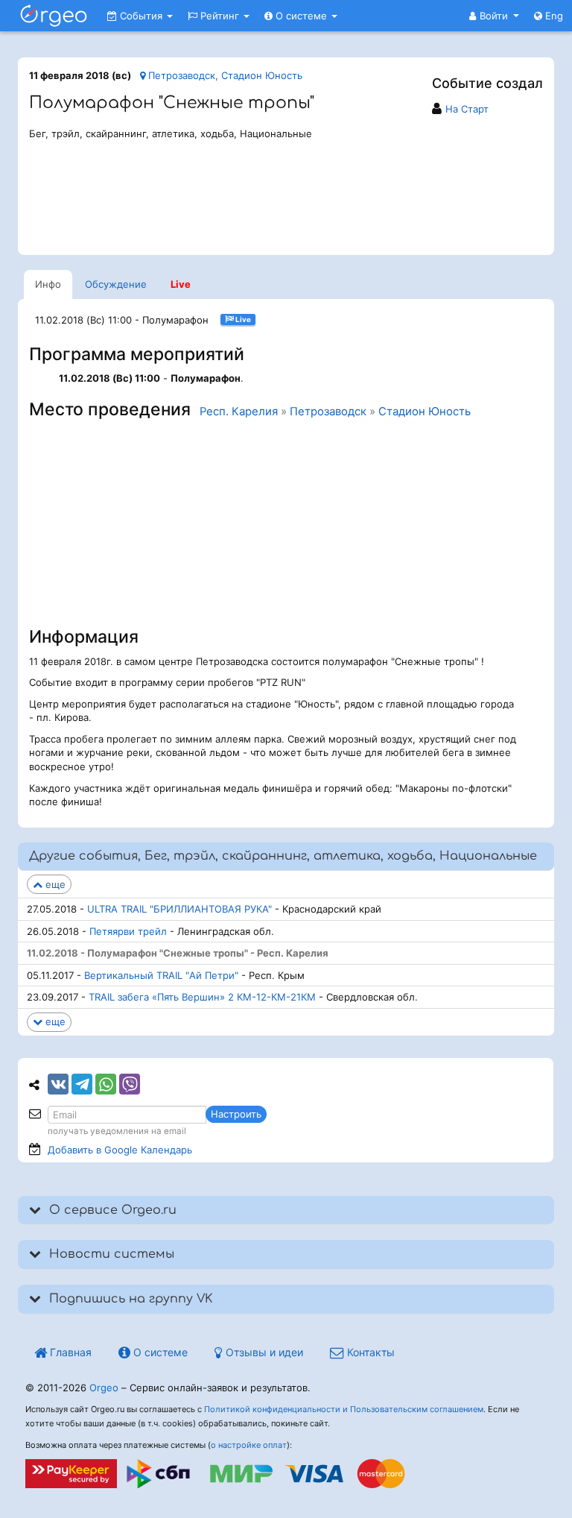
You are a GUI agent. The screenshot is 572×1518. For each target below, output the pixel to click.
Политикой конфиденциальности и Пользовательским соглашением (343, 1409)
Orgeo (103, 1387)
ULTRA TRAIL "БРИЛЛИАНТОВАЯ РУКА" (179, 909)
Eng (552, 16)
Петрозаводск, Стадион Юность (223, 75)
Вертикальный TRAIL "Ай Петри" (161, 975)
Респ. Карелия (239, 411)
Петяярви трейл (128, 931)
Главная (69, 1352)
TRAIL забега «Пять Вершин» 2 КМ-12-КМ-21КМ (202, 997)
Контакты (369, 1352)
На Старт (467, 109)
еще (54, 884)
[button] (494, 15)
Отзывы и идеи (263, 1352)
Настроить (236, 1114)
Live (181, 284)
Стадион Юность (424, 411)
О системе (301, 16)
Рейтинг (219, 16)
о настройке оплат (249, 1445)
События (141, 16)
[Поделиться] (58, 1084)
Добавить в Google (120, 1150)
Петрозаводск (328, 411)
